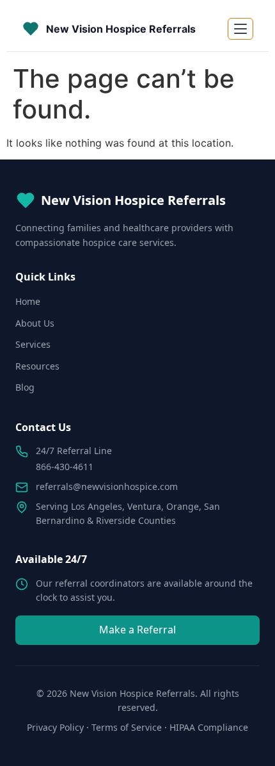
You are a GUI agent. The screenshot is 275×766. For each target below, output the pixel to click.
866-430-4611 (64, 466)
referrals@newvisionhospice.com (107, 486)
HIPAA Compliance (208, 727)
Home (27, 301)
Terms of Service (126, 727)
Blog (25, 387)
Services (33, 344)
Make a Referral (137, 630)
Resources (37, 366)
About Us (34, 323)
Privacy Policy (55, 727)
